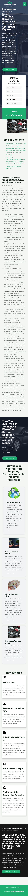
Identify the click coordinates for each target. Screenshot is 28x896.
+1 (14, 115)
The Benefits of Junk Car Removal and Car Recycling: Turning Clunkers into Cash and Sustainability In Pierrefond (16, 146)
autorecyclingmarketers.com (18, 891)
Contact (5, 685)
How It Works (9, 157)
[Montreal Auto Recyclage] (10, 4)
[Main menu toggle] (24, 4)
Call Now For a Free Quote (11, 871)
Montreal (20, 601)
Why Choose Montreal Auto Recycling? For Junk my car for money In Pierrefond (16, 153)
